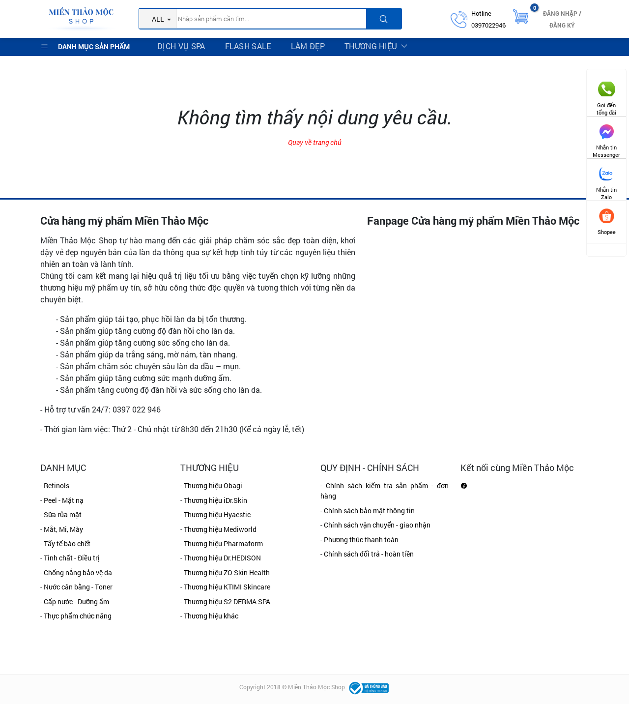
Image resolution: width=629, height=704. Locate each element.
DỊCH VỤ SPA (181, 46)
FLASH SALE (248, 46)
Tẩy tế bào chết (67, 543)
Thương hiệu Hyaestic (217, 514)
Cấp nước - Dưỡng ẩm (76, 601)
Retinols (56, 485)
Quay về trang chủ (315, 142)
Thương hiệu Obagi (213, 485)
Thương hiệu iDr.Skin (215, 500)
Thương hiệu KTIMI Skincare (227, 586)
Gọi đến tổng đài (606, 105)
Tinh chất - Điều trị (72, 557)
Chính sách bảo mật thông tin (369, 510)
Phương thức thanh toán (361, 539)
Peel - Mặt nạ (64, 500)
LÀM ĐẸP (308, 46)
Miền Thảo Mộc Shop (316, 687)
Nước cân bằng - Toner (78, 586)
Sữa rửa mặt (63, 514)
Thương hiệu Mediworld (220, 529)
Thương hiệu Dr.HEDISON (222, 557)
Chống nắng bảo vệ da (78, 572)
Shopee (607, 231)
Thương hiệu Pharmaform (223, 543)
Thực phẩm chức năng (78, 615)
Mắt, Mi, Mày (63, 529)
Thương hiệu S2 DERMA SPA (227, 601)
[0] (520, 15)
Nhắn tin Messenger (606, 147)
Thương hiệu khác (211, 615)
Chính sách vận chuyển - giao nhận (377, 524)
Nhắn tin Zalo (606, 189)
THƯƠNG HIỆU (371, 46)
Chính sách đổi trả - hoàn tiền (369, 553)
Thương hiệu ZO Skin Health (227, 572)
